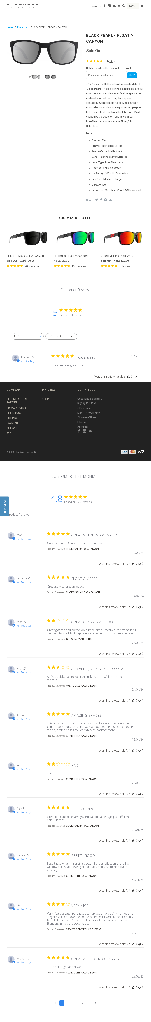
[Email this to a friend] (110, 199)
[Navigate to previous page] (55, 1003)
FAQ (9, 433)
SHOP (96, 6)
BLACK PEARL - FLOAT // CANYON (83, 592)
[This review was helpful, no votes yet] (128, 376)
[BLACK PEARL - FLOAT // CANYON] (44, 51)
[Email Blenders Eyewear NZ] (114, 6)
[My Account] (119, 6)
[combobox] (28, 336)
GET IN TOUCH (15, 412)
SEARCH (12, 428)
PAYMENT (12, 423)
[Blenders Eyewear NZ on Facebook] (104, 6)
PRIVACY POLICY (16, 407)
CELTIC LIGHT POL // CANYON (81, 875)
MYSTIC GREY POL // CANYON (81, 685)
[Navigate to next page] (96, 1003)
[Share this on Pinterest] (105, 199)
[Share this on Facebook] (101, 199)
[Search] (123, 6)
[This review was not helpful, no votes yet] (135, 376)
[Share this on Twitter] (96, 199)
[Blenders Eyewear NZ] (22, 5)
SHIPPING (12, 417)
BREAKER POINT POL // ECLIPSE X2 (83, 929)
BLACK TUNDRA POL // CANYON (82, 549)
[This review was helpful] (133, 563)
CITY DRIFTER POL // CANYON (81, 735)
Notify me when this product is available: (109, 68)
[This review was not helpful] (139, 563)
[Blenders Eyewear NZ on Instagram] (109, 6)
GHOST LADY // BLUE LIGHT (80, 639)
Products (22, 27)
